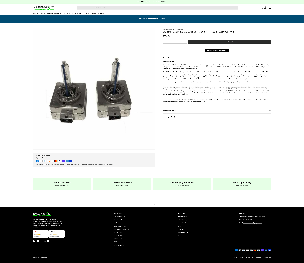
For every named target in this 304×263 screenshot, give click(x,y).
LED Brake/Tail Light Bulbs (121, 229)
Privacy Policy (267, 257)
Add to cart (229, 41)
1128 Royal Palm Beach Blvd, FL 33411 (255, 216)
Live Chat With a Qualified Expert (217, 50)
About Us (241, 257)
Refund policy (259, 257)
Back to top (152, 204)
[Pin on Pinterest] (174, 117)
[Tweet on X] (168, 117)
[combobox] (157, 8)
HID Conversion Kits (119, 216)
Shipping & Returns (183, 216)
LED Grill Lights (118, 239)
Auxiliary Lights (118, 235)
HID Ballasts (117, 223)
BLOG (87, 13)
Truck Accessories (119, 245)
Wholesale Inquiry (183, 232)
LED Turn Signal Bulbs (120, 226)
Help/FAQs (181, 229)
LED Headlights (118, 220)
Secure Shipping (182, 220)
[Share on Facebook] (171, 117)
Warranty (180, 226)
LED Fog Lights (118, 232)
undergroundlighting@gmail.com (252, 223)
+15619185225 (248, 220)
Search (235, 257)
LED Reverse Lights (119, 242)
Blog (179, 235)
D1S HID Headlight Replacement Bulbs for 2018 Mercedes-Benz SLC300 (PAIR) (46, 25)
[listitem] (41, 234)
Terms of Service (249, 257)
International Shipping (184, 223)
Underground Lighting (168, 29)
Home (34, 25)
